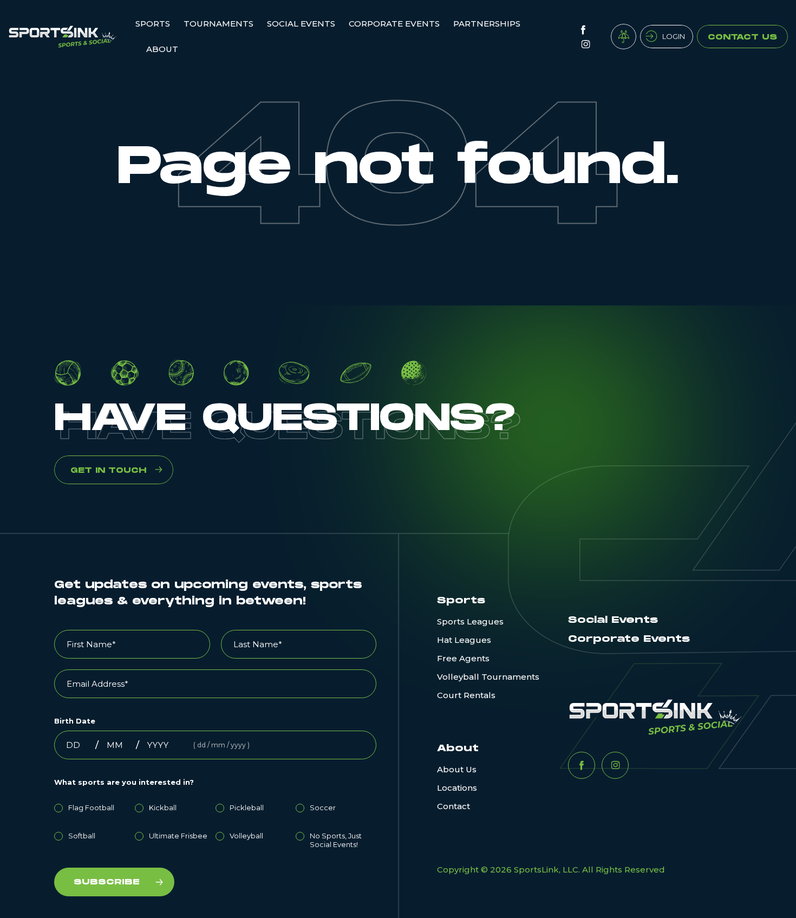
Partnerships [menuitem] (486, 23)
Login (673, 36)
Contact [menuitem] (453, 806)
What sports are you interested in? (124, 782)
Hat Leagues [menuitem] (464, 640)
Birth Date (74, 721)
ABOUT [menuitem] (162, 49)
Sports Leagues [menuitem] (470, 621)
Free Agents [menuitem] (463, 658)
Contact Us (742, 37)
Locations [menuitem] (457, 788)
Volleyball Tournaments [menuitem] (488, 677)
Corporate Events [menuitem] (394, 23)
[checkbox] (215, 824)
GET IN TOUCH (108, 470)
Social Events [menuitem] (301, 23)
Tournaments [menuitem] (218, 23)
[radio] (94, 806)
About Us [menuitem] (457, 769)
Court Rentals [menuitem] (466, 695)
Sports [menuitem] (152, 23)
